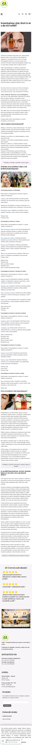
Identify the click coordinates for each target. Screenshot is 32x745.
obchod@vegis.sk (10, 686)
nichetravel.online (7, 716)
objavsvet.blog (6, 719)
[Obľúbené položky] (22, 14)
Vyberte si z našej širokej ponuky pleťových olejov (15, 555)
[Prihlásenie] (26, 14)
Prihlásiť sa (7, 705)
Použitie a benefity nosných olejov (19, 162)
